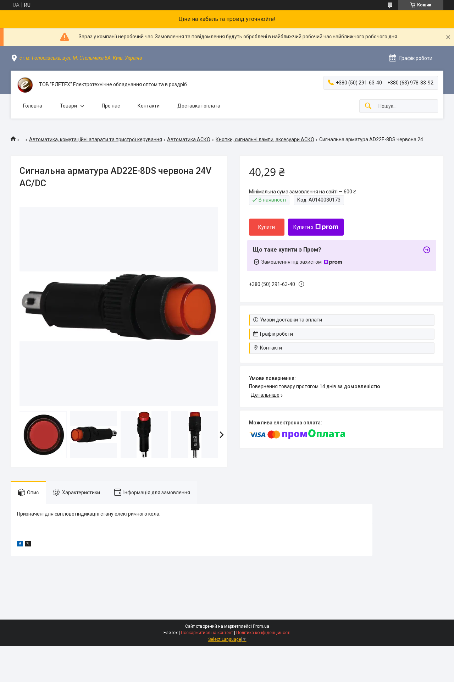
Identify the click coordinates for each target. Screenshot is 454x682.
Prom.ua (261, 626)
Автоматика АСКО (188, 139)
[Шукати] (368, 106)
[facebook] (20, 545)
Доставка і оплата (198, 106)
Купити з (303, 227)
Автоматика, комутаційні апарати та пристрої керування (95, 139)
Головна (32, 106)
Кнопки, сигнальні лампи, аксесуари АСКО (265, 139)
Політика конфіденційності (263, 632)
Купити (266, 227)
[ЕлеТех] (25, 85)
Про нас (111, 106)
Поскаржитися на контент (207, 632)
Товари (68, 106)
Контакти (149, 106)
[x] (28, 545)
